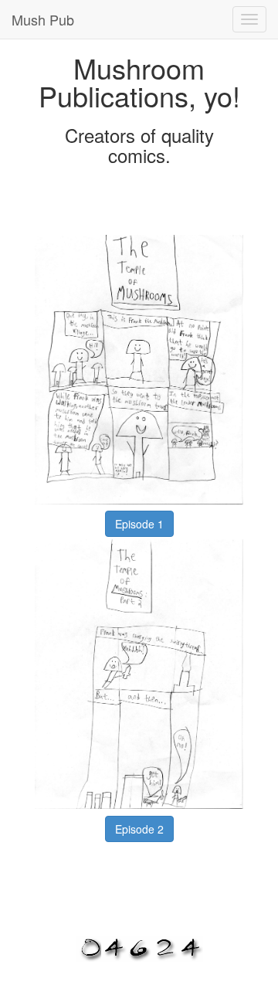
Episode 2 (139, 829)
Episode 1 (139, 524)
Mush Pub (43, 19)
